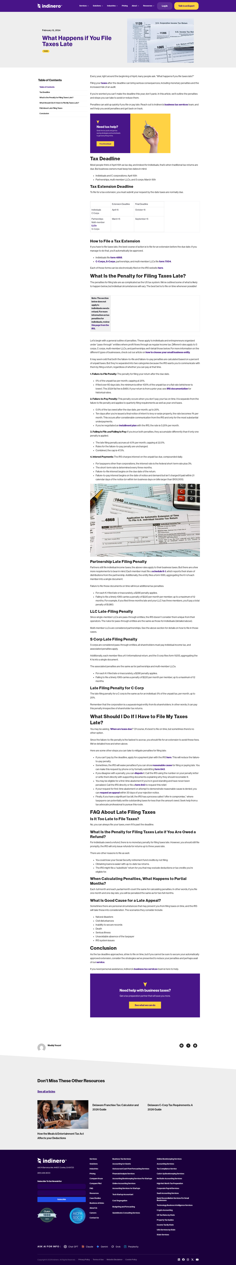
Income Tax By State (165, 1225)
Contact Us (94, 1218)
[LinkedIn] (195, 1046)
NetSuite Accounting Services (169, 1179)
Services (83, 6)
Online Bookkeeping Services (169, 1159)
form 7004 (165, 261)
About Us (93, 1208)
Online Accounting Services (123, 1183)
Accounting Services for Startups (126, 1188)
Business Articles (97, 1203)
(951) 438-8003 (43, 1173)
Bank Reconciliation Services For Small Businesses (173, 1199)
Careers (93, 1213)
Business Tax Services (121, 1159)
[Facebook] (181, 1046)
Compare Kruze (96, 1179)
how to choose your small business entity (168, 352)
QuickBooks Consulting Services (126, 1213)
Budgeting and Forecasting (123, 1207)
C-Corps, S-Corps (105, 261)
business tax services (176, 104)
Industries (111, 6)
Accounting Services (165, 1164)
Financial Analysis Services (123, 1174)
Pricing (125, 6)
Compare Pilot (96, 1183)
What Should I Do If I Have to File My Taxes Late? (59, 103)
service (100, 962)
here (160, 267)
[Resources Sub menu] (153, 6)
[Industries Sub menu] (117, 6)
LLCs (94, 225)
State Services (163, 1235)
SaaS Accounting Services (168, 1193)
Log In (165, 6)
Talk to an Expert (186, 6)
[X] (188, 1046)
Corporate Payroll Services (168, 1188)
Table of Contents (46, 87)
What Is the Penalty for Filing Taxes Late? (56, 97)
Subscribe (61, 1199)
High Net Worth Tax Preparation (170, 1183)
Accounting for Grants (121, 1164)
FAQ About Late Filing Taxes (50, 108)
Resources (147, 6)
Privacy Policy (84, 1260)
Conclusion (44, 113)
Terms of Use (98, 1260)
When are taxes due (121, 729)
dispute (139, 773)
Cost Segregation (119, 1201)
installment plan (128, 425)
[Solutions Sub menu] (102, 6)
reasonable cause (162, 765)
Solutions (97, 6)
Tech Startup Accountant (122, 1194)
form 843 (160, 769)
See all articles (46, 1091)
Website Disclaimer (115, 1260)
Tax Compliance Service (167, 1169)
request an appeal (110, 792)
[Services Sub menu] (88, 6)
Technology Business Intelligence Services (175, 1205)
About (134, 6)
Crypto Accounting (165, 1210)
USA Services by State (166, 1230)
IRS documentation (177, 388)
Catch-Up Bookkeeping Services (170, 1174)
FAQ (91, 1188)
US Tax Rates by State (166, 1215)
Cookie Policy (131, 1260)
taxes (104, 83)
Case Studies (95, 1198)
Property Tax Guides (165, 1220)
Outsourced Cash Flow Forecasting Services (130, 1169)
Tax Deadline (44, 92)
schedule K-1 (159, 571)
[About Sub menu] (138, 6)
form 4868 (116, 257)
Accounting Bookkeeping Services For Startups (132, 1179)
